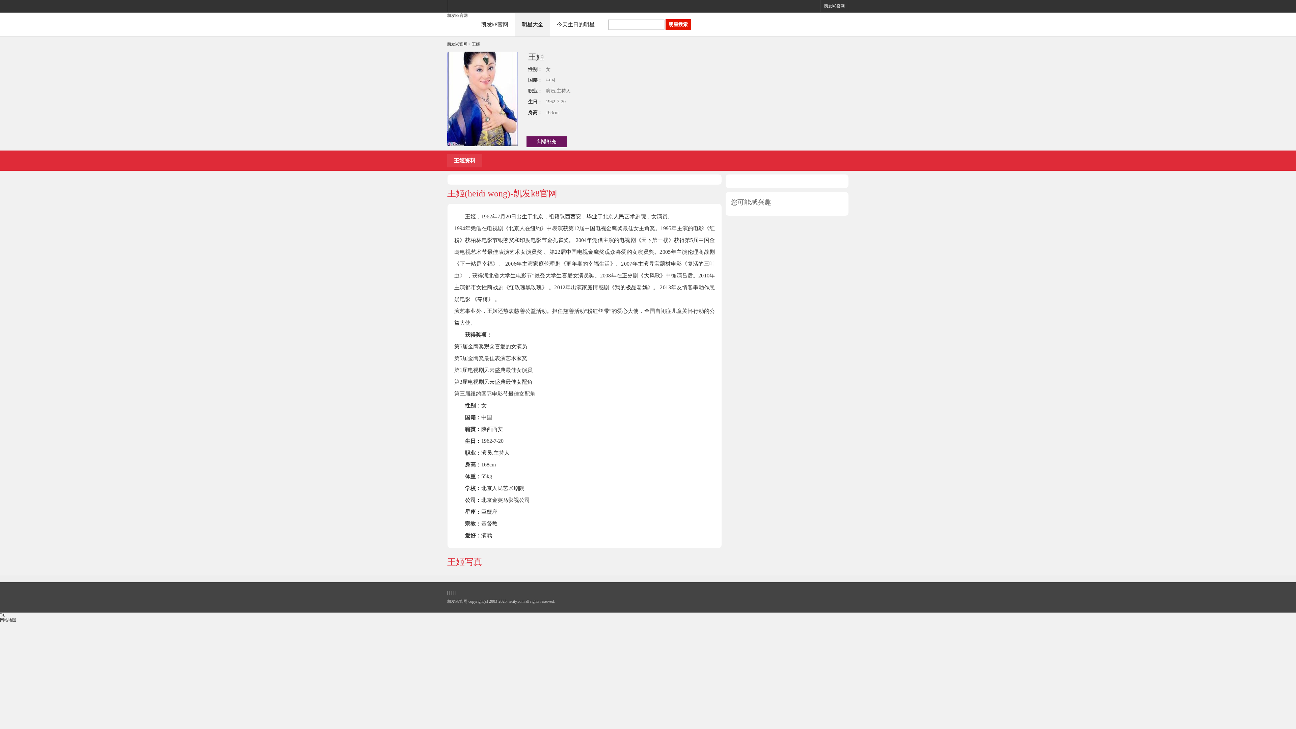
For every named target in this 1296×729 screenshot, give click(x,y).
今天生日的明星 (576, 24)
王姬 (476, 44)
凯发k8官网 (834, 6)
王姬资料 (465, 160)
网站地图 (8, 620)
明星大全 (532, 24)
